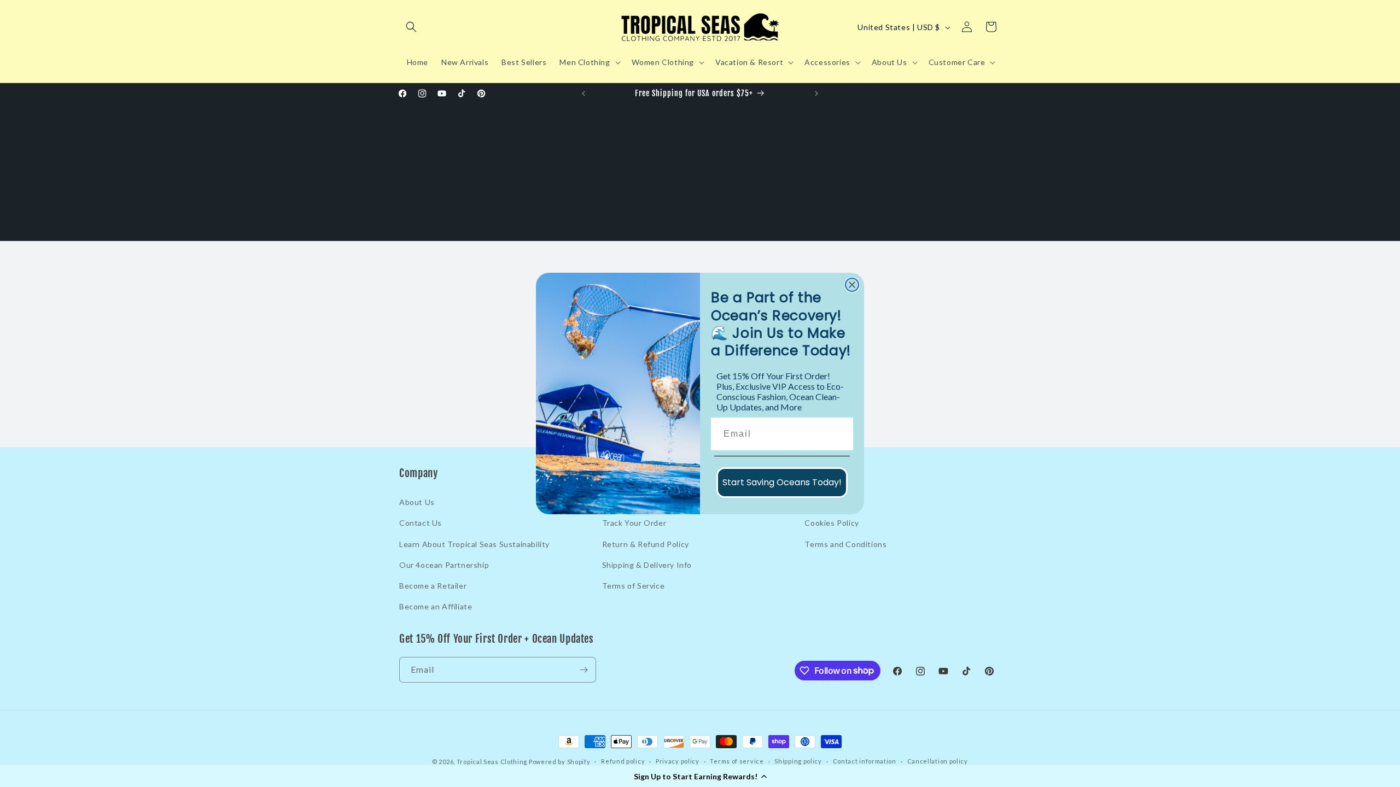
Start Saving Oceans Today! (782, 482)
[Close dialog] (852, 284)
